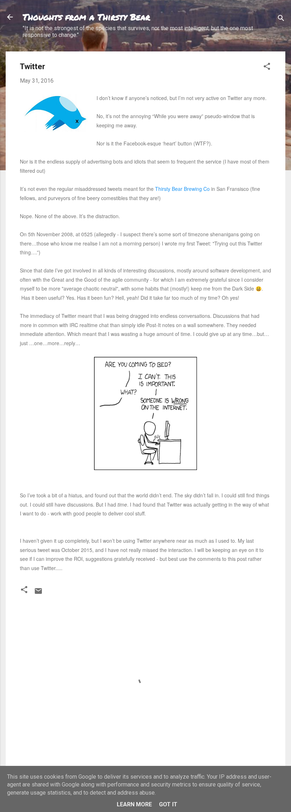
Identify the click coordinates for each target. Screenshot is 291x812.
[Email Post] (38, 593)
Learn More (134, 804)
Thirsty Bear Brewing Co (182, 188)
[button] (267, 67)
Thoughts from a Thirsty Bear (86, 17)
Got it (168, 804)
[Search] (281, 19)
